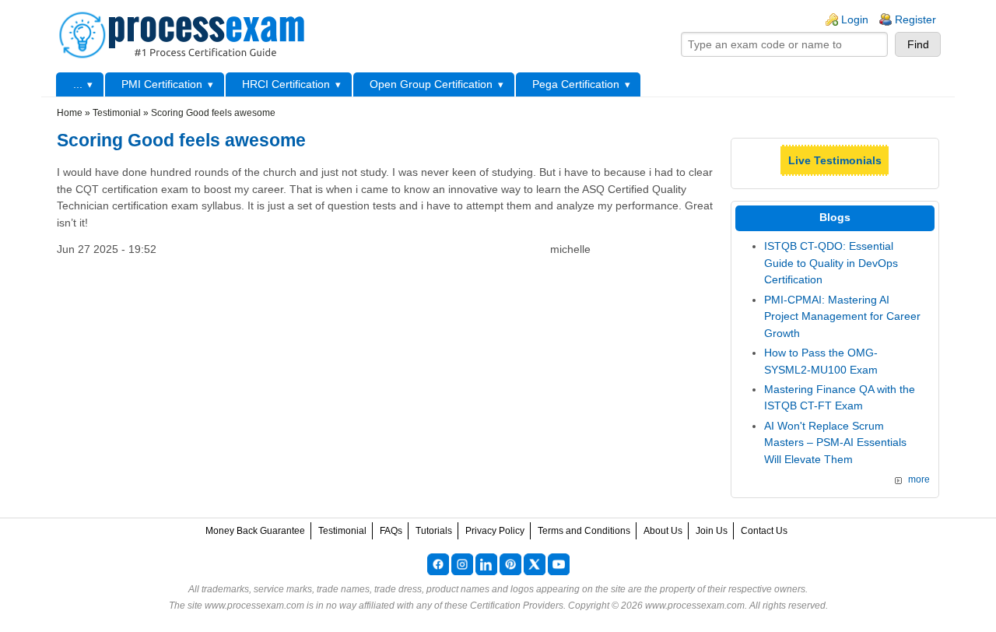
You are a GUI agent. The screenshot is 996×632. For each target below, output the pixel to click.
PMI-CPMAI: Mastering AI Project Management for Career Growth (842, 316)
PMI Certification (161, 84)
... (77, 84)
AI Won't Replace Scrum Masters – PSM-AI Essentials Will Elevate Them (835, 442)
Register (915, 19)
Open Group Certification (431, 84)
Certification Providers (516, 605)
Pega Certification (575, 84)
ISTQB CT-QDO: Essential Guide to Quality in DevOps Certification (831, 263)
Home (69, 112)
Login (854, 19)
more (919, 479)
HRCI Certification (286, 84)
